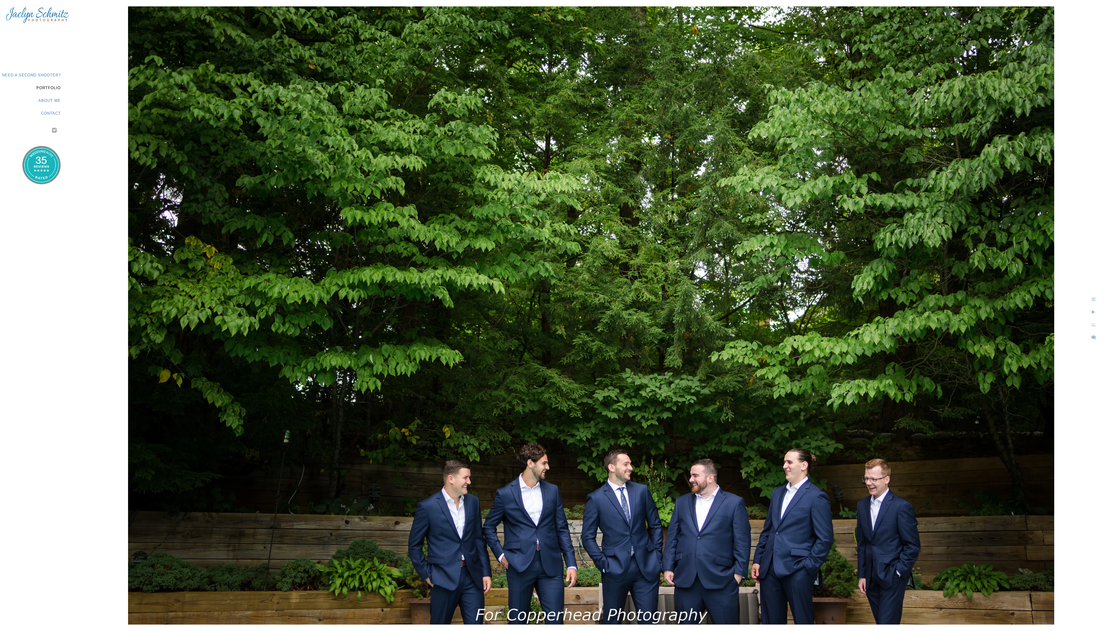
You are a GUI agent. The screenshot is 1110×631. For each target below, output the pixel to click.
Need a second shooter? (31, 75)
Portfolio (48, 88)
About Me (49, 100)
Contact (51, 113)
